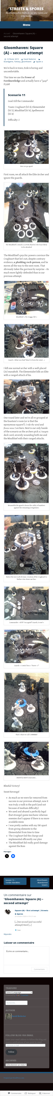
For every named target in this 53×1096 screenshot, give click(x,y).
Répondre (7, 934)
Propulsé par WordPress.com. (14, 1078)
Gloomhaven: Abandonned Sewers (42, 882)
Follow (11, 1052)
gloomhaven (26, 61)
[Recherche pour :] (16, 1003)
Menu (26, 25)
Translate (24, 995)
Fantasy (17, 61)
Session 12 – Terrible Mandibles (12, 881)
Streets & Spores (27, 8)
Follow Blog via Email (19, 1035)
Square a (39, 61)
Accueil (7, 33)
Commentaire (39, 969)
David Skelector (30, 59)
